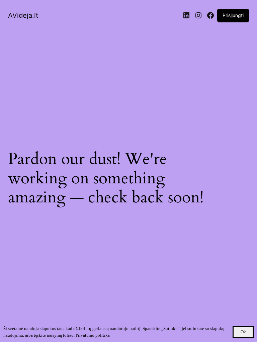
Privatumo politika (93, 335)
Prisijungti (233, 15)
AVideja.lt (23, 15)
